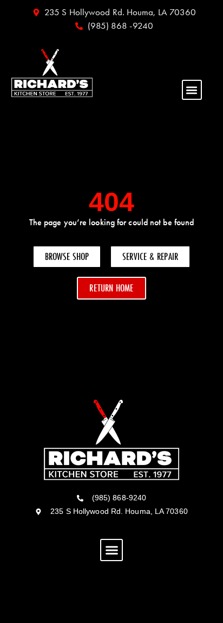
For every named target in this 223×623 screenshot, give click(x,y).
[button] (192, 90)
